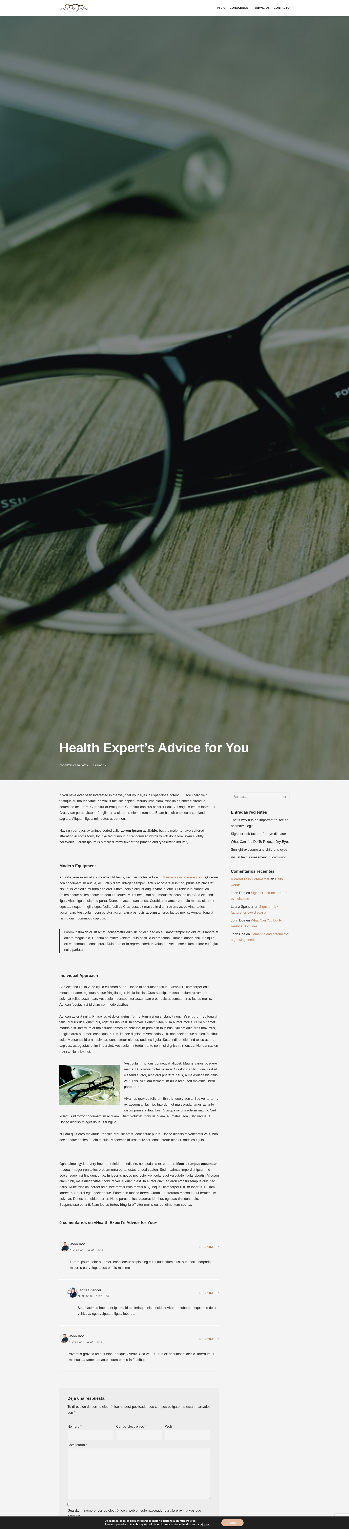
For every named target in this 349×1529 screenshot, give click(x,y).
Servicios (262, 7)
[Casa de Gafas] (74, 8)
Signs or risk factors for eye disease (258, 834)
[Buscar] (285, 796)
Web (168, 1426)
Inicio (221, 7)
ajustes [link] (205, 1524)
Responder (209, 1247)
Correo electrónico (131, 1426)
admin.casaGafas (76, 765)
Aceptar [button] (232, 1523)
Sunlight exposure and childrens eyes (259, 849)
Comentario (77, 1445)
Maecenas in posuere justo (183, 877)
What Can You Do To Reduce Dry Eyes (260, 842)
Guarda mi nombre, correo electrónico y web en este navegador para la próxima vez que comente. (134, 1513)
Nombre (74, 1426)
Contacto (282, 7)
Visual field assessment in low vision (258, 857)
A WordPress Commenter (250, 879)
